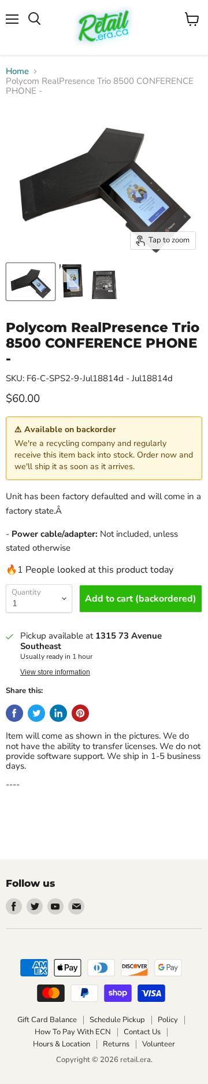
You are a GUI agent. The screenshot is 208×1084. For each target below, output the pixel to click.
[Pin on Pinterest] (80, 713)
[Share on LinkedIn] (58, 713)
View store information (55, 672)
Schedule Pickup (117, 1020)
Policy (168, 1020)
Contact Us (142, 1032)
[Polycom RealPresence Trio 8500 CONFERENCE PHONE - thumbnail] (30, 281)
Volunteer (158, 1044)
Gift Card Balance (47, 1020)
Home (17, 71)
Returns (116, 1044)
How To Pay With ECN (73, 1032)
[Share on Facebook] (14, 713)
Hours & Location (61, 1044)
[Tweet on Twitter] (36, 713)
